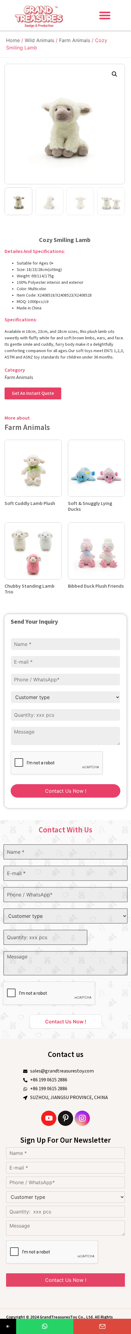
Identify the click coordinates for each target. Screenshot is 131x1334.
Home (13, 40)
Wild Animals (39, 40)
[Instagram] (82, 1118)
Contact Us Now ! (65, 791)
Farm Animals (74, 40)
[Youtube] (48, 1118)
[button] (105, 15)
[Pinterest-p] (65, 1118)
